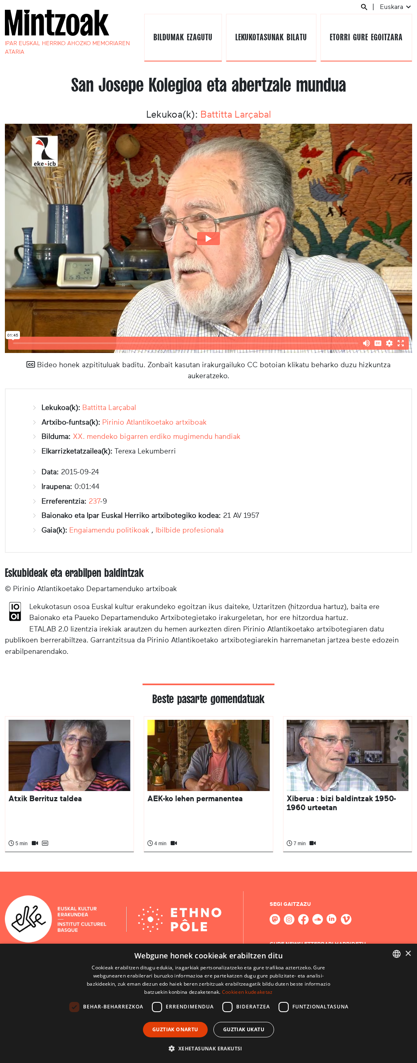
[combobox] (397, 954)
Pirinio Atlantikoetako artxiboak (154, 422)
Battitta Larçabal (235, 114)
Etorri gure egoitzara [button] (366, 37)
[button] (208, 1048)
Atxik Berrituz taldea (45, 798)
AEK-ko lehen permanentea (195, 798)
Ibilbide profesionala (190, 530)
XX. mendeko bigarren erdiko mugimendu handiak (157, 436)
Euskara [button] (392, 6)
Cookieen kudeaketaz (247, 991)
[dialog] (208, 1003)
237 (94, 501)
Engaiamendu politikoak (109, 530)
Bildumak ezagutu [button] (183, 37)
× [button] (408, 954)
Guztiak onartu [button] (175, 1029)
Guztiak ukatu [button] (243, 1029)
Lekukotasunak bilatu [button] (271, 37)
